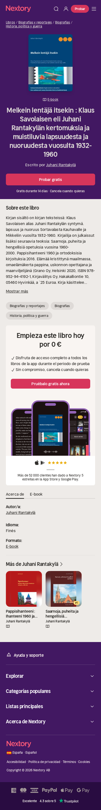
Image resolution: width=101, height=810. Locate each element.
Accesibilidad (16, 762)
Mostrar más (17, 291)
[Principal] (94, 9)
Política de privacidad (44, 762)
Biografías (62, 22)
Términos (69, 762)
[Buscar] (56, 9)
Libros (10, 22)
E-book (12, 546)
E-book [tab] (36, 494)
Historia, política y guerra (24, 26)
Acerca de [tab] (15, 494)
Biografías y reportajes (35, 22)
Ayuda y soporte (29, 655)
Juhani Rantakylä (61, 164)
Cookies (84, 762)
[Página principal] (28, 9)
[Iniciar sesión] (66, 9)
